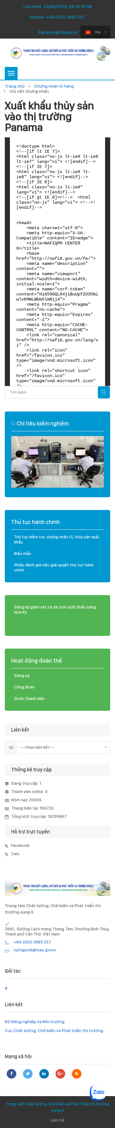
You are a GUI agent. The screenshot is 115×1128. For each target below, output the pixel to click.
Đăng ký (69, 32)
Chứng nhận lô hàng (54, 86)
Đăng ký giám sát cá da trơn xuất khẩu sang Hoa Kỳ (55, 610)
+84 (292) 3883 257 (65, 16)
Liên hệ (57, 1120)
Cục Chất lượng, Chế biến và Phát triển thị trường (54, 1030)
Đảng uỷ (22, 675)
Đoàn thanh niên (29, 698)
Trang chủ (15, 86)
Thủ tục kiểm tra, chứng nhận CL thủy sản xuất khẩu (57, 539)
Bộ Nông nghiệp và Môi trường (35, 1021)
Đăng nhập (49, 32)
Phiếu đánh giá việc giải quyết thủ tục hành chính (54, 567)
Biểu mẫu (22, 553)
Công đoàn (24, 687)
